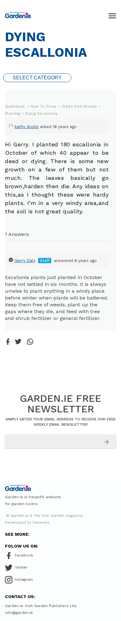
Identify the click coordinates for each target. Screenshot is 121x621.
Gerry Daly (25, 260)
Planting (12, 113)
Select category (37, 77)
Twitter (21, 567)
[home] (18, 15)
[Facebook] (8, 342)
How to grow (43, 106)
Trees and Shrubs (79, 106)
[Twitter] (18, 342)
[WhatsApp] (30, 342)
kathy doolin (27, 126)
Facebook (24, 555)
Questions (15, 106)
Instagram (24, 579)
